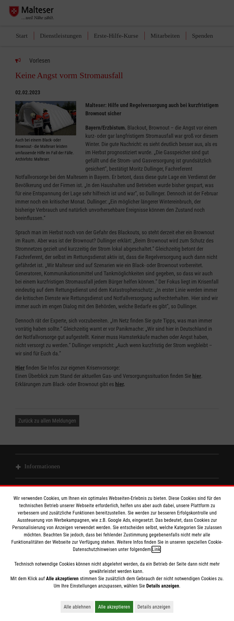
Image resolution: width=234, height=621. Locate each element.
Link (156, 549)
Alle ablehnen (79, 607)
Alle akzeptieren (115, 607)
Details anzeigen (155, 607)
